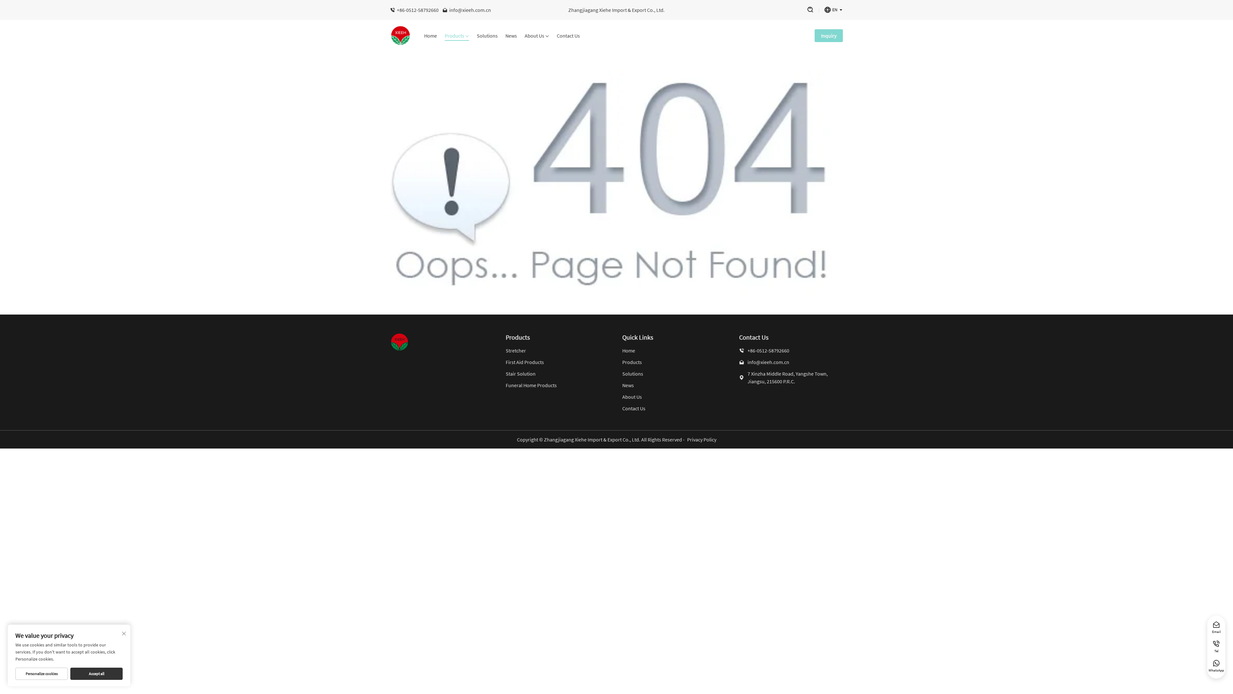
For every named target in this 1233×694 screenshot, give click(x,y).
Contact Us (568, 36)
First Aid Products (525, 362)
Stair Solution (521, 373)
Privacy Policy (701, 439)
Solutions (487, 36)
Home (430, 36)
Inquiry (828, 35)
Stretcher (516, 350)
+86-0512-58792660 (418, 10)
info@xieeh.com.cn (470, 10)
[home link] (400, 35)
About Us (534, 36)
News (511, 36)
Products (454, 36)
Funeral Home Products (531, 385)
